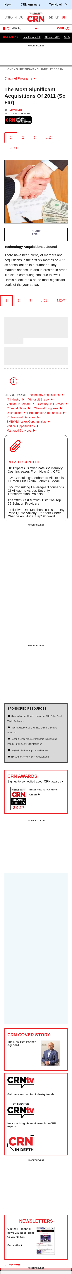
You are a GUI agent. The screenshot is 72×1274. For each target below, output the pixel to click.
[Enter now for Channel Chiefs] (20, 809)
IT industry (14, 399)
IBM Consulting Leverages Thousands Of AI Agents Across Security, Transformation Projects (36, 490)
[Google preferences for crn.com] (18, 120)
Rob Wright (15, 110)
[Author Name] (13, 335)
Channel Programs (18, 78)
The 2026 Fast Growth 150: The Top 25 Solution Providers (34, 501)
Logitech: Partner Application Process (29, 750)
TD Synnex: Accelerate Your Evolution (30, 756)
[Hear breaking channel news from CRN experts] (20, 1143)
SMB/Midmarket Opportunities (27, 421)
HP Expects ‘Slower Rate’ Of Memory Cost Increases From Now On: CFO (35, 469)
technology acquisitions (44, 394)
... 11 (48, 137)
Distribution (14, 412)
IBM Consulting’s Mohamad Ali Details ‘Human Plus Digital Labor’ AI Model (36, 479)
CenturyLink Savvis (51, 403)
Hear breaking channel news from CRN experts (31, 1125)
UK (57, 17)
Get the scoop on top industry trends (30, 1094)
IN (15, 17)
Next (13, 148)
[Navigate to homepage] (36, 21)
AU (21, 17)
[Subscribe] (45, 1253)
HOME (9, 69)
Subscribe (13, 1245)
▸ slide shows (23, 69)
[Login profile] (67, 28)
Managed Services (19, 430)
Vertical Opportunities (21, 426)
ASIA (8, 17)
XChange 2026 (52, 37)
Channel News (17, 408)
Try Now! (55, 4)
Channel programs (46, 408)
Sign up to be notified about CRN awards (34, 781)
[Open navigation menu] (6, 28)
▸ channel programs (49, 69)
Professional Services (21, 417)
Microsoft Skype (38, 399)
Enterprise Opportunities (45, 412)
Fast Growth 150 (31, 37)
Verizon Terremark (19, 403)
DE (51, 17)
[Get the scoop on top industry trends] (20, 1111)
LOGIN (60, 28)
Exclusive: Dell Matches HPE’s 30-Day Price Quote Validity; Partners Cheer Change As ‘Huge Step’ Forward (36, 513)
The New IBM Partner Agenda (21, 1044)
